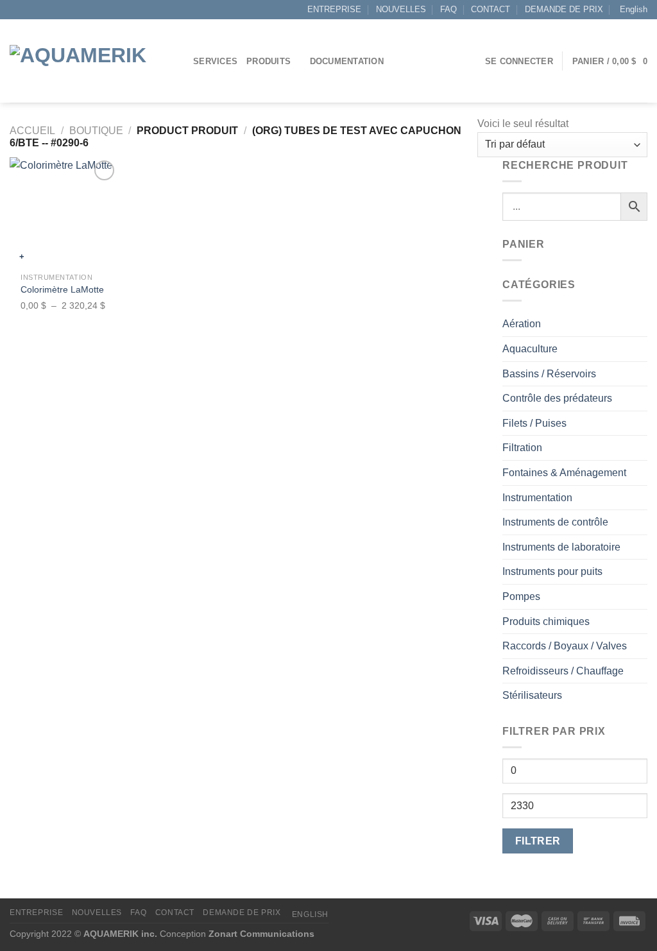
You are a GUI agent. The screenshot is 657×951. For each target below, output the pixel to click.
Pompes (521, 596)
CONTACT (490, 9)
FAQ (448, 9)
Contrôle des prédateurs (557, 398)
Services (215, 61)
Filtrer (538, 840)
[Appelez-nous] (40, 9)
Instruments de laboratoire (561, 547)
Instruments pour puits (552, 571)
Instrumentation (537, 497)
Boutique (96, 130)
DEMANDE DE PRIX (564, 9)
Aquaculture (530, 348)
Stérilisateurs (532, 695)
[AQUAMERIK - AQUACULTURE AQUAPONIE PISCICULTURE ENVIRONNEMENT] (92, 61)
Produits (268, 61)
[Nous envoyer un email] (28, 9)
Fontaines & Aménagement (564, 472)
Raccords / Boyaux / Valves (564, 645)
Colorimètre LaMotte (62, 289)
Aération (521, 323)
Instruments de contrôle (555, 522)
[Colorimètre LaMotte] (64, 211)
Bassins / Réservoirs (549, 373)
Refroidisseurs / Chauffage (563, 670)
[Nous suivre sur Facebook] (16, 9)
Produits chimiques (546, 621)
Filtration (522, 447)
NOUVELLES (401, 9)
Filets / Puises (534, 423)
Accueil (32, 130)
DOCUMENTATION (347, 61)
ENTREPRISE (334, 9)
